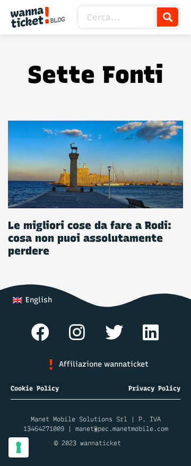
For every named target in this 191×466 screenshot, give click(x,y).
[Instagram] (77, 332)
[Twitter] (114, 332)
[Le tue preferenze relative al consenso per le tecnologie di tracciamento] (18, 447)
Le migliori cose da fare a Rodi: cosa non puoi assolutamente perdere (89, 238)
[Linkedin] (150, 332)
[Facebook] (40, 332)
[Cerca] (167, 17)
